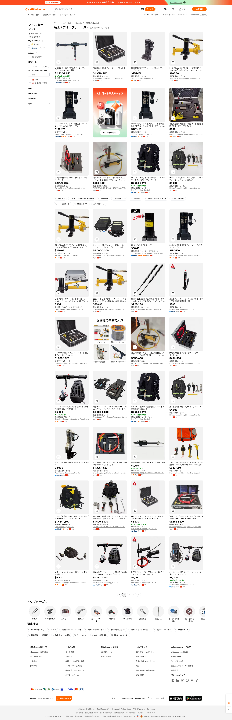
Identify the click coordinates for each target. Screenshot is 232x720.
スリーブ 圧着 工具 (100, 635)
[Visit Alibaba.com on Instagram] (187, 680)
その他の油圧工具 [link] (92, 23)
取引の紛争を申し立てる (145, 661)
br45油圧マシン (120, 198)
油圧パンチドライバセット (141, 630)
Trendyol (141, 709)
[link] (229, 697)
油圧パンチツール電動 (62, 635)
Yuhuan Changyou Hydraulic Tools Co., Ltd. (147, 253)
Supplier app (127, 698)
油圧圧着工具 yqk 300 (118, 630)
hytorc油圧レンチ (64, 204)
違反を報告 (140, 675)
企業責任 (33, 661)
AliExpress (81, 709)
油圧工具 (78, 23)
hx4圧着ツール (100, 204)
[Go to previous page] (119, 595)
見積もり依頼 (106, 657)
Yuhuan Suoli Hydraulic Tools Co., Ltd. (69, 134)
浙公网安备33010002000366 (155, 716)
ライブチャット (142, 657)
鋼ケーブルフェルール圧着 (72, 630)
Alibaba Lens (35, 698)
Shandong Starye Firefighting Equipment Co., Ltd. (110, 78)
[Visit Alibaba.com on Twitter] (182, 680)
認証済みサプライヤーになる (182, 666)
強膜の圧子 (104, 198)
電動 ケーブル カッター (121, 635)
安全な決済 (69, 652)
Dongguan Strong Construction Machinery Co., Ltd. (186, 255)
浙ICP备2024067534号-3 (177, 716)
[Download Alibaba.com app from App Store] (176, 698)
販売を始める (176, 657)
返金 (137, 666)
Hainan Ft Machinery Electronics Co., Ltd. (184, 188)
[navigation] (39, 309)
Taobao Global (126, 709)
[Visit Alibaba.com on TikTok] (197, 680)
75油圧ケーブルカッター (96, 630)
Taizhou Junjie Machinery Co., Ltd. (143, 78)
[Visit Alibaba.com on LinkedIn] (177, 680)
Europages (151, 709)
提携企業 (174, 670)
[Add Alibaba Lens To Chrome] (64, 698)
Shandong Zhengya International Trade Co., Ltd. (186, 134)
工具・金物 (67, 23)
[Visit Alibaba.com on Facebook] (172, 680)
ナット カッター (82, 635)
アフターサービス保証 (73, 666)
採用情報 (33, 666)
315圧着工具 (137, 198)
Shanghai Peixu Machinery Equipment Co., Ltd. (110, 309)
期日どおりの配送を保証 (74, 661)
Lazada (116, 709)
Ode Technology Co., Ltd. (140, 190)
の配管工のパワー (82, 204)
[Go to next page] (139, 595)
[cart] (173, 10)
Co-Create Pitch (36, 657)
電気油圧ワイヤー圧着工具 (39, 635)
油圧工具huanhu (179, 198)
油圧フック (61, 198)
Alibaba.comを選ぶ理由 (39, 652)
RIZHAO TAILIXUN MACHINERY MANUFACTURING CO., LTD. (110, 188)
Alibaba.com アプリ (142, 698)
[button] (142, 9)
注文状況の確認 (177, 661)
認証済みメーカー (107, 652)
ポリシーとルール (72, 675)
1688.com (91, 709)
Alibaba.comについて (38, 647)
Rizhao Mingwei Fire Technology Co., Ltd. (70, 188)
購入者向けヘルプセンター (146, 652)
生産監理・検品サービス (74, 670)
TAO (134, 709)
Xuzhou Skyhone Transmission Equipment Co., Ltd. (148, 309)
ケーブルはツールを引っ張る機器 (83, 198)
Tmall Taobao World (104, 709)
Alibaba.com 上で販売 (179, 652)
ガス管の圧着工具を (37, 630)
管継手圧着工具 (183, 630)
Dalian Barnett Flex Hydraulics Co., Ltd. (69, 309)
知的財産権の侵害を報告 (145, 670)
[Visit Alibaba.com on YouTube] (192, 680)
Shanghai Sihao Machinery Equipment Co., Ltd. (186, 78)
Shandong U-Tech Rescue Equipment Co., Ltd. (110, 255)
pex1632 (53, 630)
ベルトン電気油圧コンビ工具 (157, 198)
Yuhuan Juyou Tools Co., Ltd (141, 134)
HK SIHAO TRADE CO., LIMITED (66, 255)
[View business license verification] (138, 716)
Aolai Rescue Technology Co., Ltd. (67, 80)
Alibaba (56, 23)
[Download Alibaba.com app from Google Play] (193, 698)
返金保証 (68, 657)
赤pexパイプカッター (164, 630)
